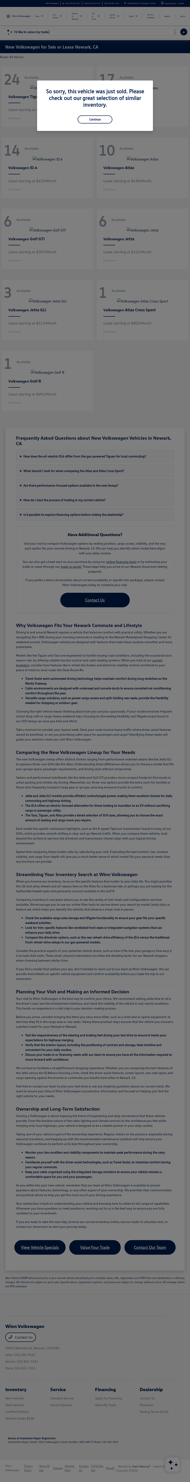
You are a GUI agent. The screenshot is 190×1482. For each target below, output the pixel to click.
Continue (95, 119)
